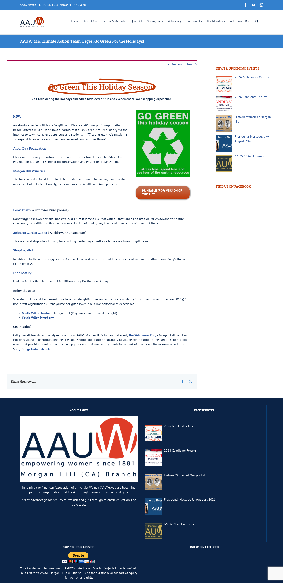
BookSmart (21, 210)
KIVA (17, 116)
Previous (177, 64)
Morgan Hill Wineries (29, 171)
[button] (256, 21)
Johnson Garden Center (30, 232)
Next (190, 64)
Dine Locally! (22, 273)
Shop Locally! (23, 250)
